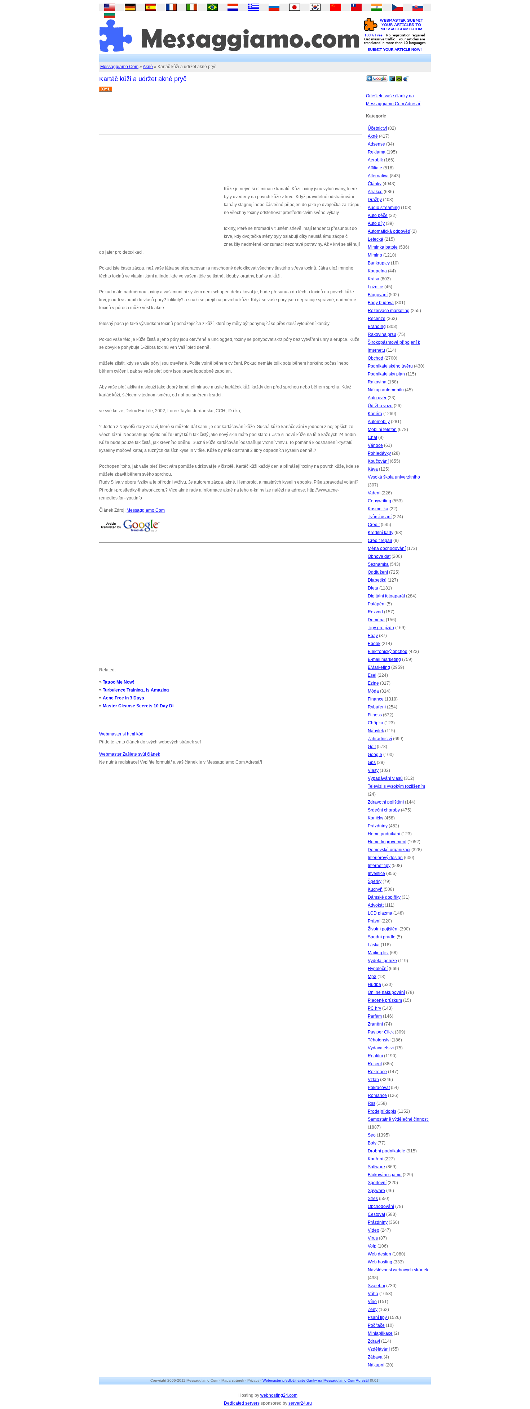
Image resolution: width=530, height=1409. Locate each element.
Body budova (381, 302)
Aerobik (375, 160)
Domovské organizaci (389, 849)
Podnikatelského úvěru (390, 366)
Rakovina (377, 382)
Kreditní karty (380, 532)
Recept (375, 1063)
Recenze (376, 318)
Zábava (375, 1357)
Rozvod (375, 611)
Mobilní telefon (382, 429)
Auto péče (378, 215)
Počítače (376, 1325)
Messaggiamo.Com (119, 66)
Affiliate (375, 167)
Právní (374, 921)
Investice (376, 873)
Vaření (374, 492)
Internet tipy (379, 865)
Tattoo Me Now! (118, 682)
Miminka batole (383, 247)
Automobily (379, 421)
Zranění (375, 1024)
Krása (373, 278)
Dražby (375, 199)
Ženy (372, 1309)
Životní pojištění (383, 929)
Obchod (375, 358)
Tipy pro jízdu (381, 627)
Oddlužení (378, 572)
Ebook (374, 643)
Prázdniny (378, 825)
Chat (372, 437)
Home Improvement (387, 841)
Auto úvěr (377, 397)
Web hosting (380, 1261)
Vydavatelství (381, 1047)
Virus (373, 1238)
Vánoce (375, 445)
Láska (374, 944)
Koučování (378, 461)
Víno (372, 1301)
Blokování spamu (385, 1174)
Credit (374, 524)
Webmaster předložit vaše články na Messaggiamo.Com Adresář (315, 1380)
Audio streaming (384, 207)
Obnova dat (379, 556)
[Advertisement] (230, 115)
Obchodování (381, 1206)
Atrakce (375, 191)
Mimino (375, 255)
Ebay (373, 635)
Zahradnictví (380, 738)
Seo (372, 1135)
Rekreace (377, 1071)
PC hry (374, 1008)
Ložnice (375, 286)
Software (376, 1166)
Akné (148, 66)
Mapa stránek (232, 1380)
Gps (372, 762)
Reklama (376, 152)
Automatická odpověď (389, 231)
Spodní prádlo (382, 936)
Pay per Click (381, 1032)
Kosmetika (378, 508)
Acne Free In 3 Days (123, 698)
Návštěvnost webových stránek (398, 1269)
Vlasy (373, 770)
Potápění (376, 603)
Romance (377, 1095)
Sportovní (377, 1182)
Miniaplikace (380, 1333)
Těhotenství (379, 1040)
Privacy (253, 1380)
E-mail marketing (384, 659)
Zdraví (374, 1341)
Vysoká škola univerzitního (394, 477)
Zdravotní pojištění (386, 802)
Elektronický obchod (387, 651)
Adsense (376, 144)
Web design (379, 1254)
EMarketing (379, 667)
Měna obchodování (387, 548)
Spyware (376, 1190)
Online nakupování (386, 992)
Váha (373, 1293)
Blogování (378, 294)
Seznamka (378, 564)
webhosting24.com (278, 1395)
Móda (373, 691)
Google (375, 754)
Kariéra (375, 413)
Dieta (373, 588)
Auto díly (376, 223)
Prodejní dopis (382, 1111)
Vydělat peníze (382, 960)
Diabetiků (377, 580)
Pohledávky (379, 453)
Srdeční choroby (384, 810)
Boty (372, 1143)
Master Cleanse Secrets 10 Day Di (138, 705)
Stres (373, 1198)
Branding (377, 326)
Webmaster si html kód (121, 734)
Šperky (374, 881)
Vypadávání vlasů (385, 778)
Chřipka (375, 722)
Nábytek (376, 730)
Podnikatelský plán (386, 374)
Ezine (373, 683)
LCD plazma (380, 913)
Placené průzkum (385, 1000)
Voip (372, 1246)
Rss (371, 1103)
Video (373, 1230)
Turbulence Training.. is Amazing (136, 690)
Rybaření (377, 707)
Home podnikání (384, 833)
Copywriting (379, 500)
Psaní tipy (378, 1317)
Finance (376, 699)
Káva (373, 469)
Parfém (375, 1016)
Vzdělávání (379, 1349)
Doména (376, 619)
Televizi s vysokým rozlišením (396, 786)
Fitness (375, 714)
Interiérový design (385, 857)
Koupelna (377, 271)
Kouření (375, 1158)
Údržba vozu (380, 405)
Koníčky (375, 818)
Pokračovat (379, 1087)
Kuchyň (375, 889)
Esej (372, 675)
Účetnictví (377, 128)
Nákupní (376, 1365)
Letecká (375, 239)
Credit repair (380, 540)
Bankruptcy (379, 263)
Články (374, 183)
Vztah (373, 1079)
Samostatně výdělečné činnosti (398, 1119)
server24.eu (300, 1403)
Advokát (376, 905)
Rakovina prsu (382, 334)
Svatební (376, 1285)
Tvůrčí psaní (380, 516)
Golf (372, 746)
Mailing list (378, 952)
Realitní (375, 1055)
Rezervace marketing (389, 310)
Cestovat (376, 1214)
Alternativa (378, 175)
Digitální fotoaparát (386, 596)
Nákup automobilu (386, 389)
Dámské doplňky (384, 897)
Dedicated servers (242, 1403)
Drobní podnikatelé (386, 1151)
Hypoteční (378, 968)
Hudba (374, 984)
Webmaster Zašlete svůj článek (129, 754)
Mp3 (372, 976)
